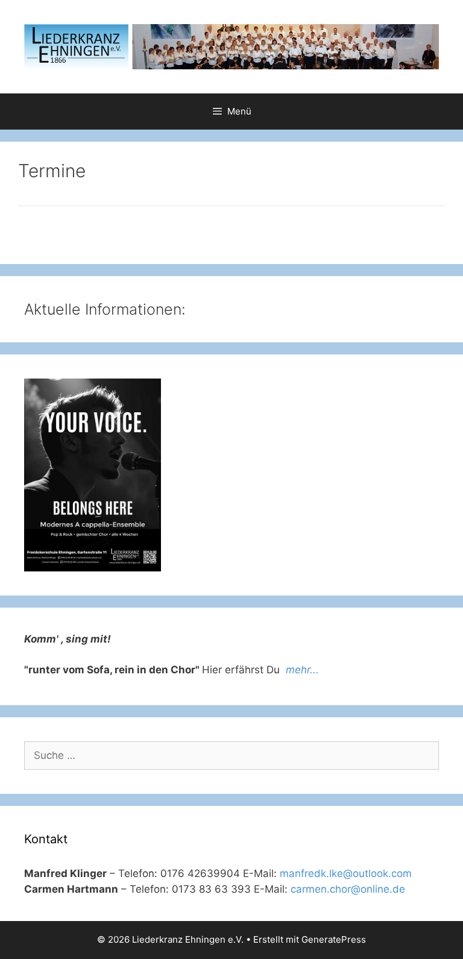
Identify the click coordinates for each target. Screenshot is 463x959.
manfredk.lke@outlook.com (346, 873)
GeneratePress (333, 939)
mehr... (302, 670)
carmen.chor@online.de (348, 889)
